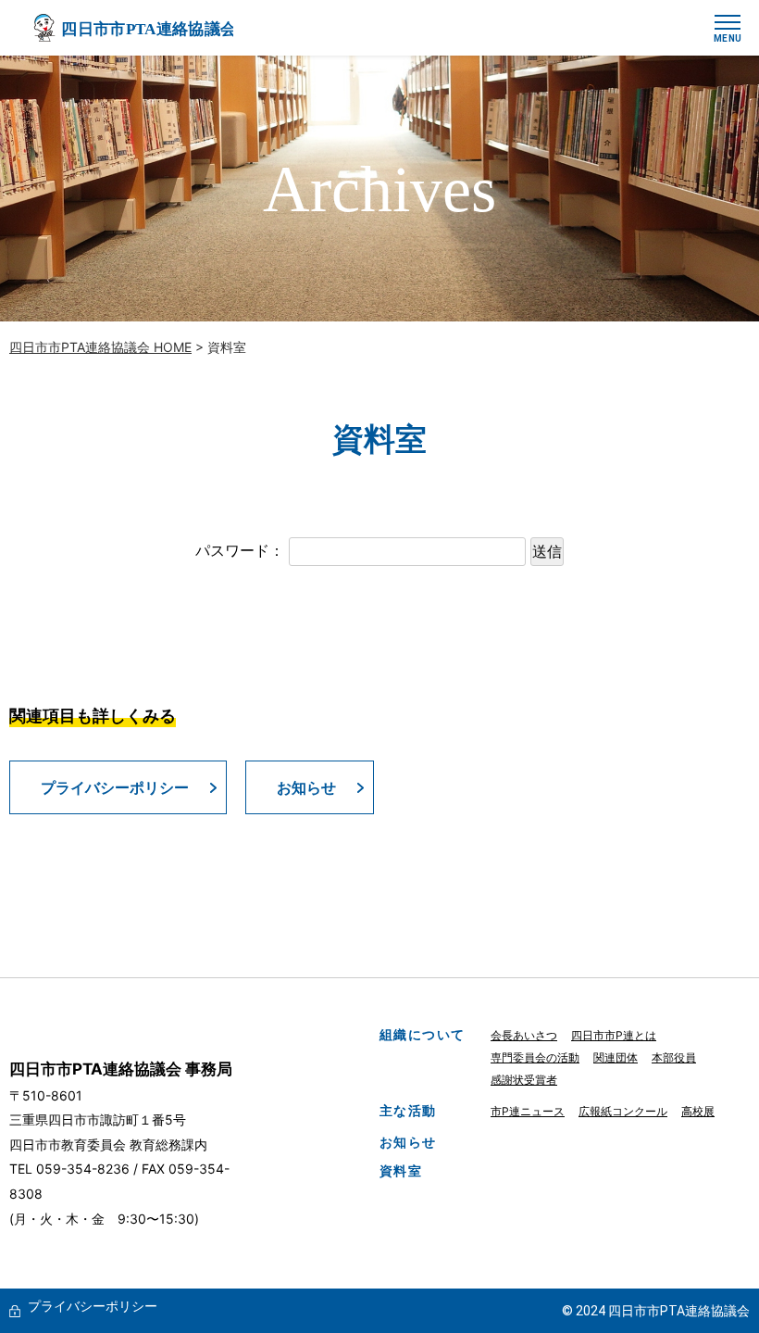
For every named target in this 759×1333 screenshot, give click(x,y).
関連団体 (615, 1057)
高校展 (698, 1111)
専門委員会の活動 (535, 1057)
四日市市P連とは (613, 1035)
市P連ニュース (528, 1111)
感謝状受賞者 (524, 1080)
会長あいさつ (524, 1035)
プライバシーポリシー (115, 787)
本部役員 (674, 1057)
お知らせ (306, 787)
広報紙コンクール (623, 1111)
